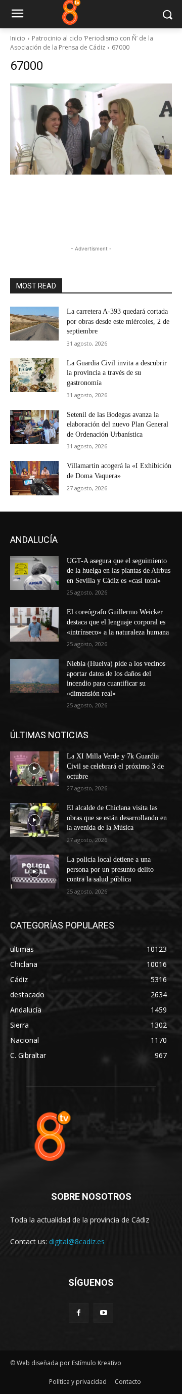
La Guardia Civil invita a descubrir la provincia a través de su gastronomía (117, 373)
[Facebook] (78, 1313)
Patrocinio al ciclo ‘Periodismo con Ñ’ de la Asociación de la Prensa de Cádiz (81, 43)
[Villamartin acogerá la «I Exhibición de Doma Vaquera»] (34, 478)
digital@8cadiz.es (77, 1241)
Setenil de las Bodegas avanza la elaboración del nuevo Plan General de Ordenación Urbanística (117, 424)
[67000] (91, 129)
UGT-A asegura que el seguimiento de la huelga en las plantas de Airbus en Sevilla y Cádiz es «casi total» (118, 570)
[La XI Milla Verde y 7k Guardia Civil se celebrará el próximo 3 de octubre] (34, 768)
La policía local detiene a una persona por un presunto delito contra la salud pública (110, 869)
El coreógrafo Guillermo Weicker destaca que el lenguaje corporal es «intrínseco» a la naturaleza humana (118, 622)
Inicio (17, 38)
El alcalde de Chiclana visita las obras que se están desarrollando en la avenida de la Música (117, 817)
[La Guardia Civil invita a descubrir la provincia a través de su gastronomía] (34, 375)
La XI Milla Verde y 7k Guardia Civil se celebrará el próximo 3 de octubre (115, 766)
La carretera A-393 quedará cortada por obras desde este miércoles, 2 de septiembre (118, 321)
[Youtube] (103, 1313)
